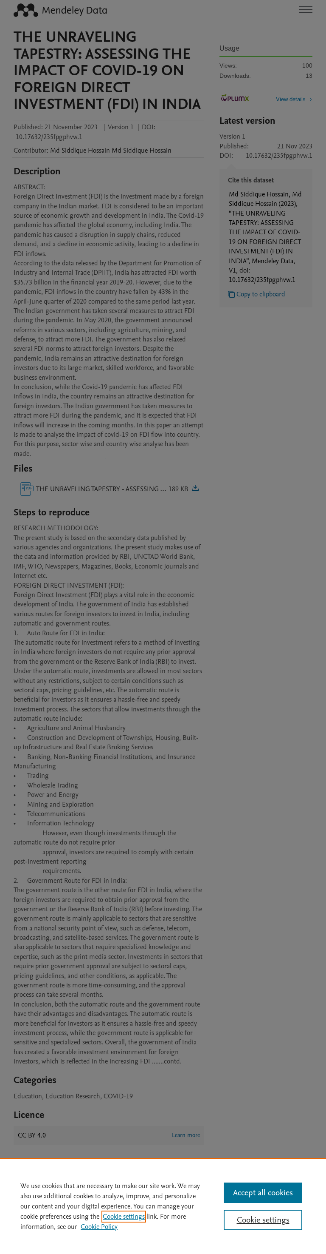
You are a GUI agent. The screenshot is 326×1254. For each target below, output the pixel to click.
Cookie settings (124, 1216)
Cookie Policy (99, 1226)
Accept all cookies (263, 1192)
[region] (163, 1206)
